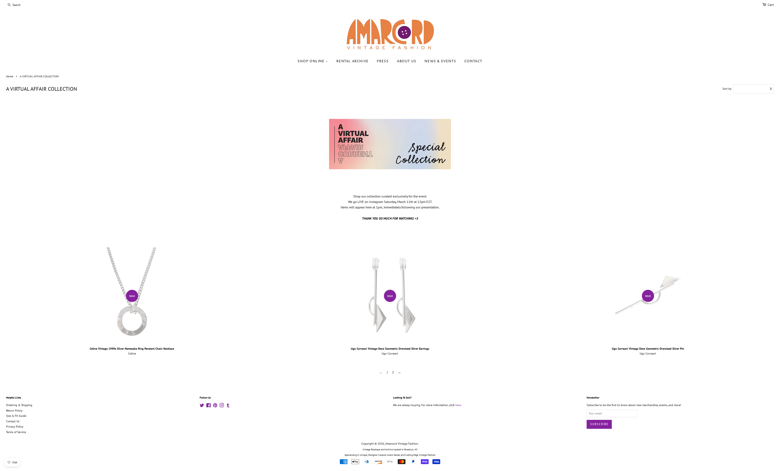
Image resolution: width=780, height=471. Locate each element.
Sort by (727, 89)
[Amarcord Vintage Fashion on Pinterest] (215, 406)
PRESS (383, 61)
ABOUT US (406, 61)
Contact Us (13, 421)
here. (458, 405)
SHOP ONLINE (312, 61)
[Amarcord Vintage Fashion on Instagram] (221, 406)
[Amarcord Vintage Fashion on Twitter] (202, 406)
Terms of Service (16, 432)
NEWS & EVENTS (440, 61)
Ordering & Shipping (19, 405)
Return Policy (14, 410)
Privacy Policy (14, 426)
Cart (771, 5)
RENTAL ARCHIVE (352, 61)
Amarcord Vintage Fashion (401, 443)
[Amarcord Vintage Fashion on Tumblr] (228, 406)
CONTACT (473, 61)
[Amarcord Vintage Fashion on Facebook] (208, 406)
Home (9, 76)
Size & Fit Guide (16, 416)
